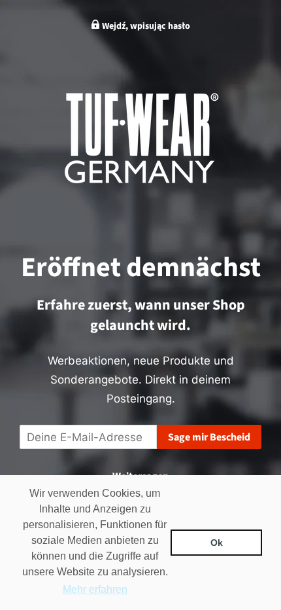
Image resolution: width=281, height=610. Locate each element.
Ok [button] (216, 542)
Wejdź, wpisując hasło (145, 26)
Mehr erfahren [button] (95, 589)
